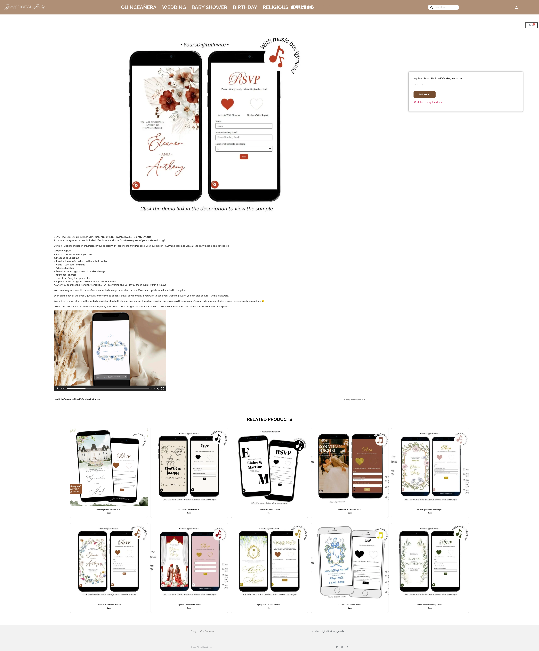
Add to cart (424, 94)
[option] (206, 127)
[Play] (57, 388)
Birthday (245, 7)
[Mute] (158, 388)
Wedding (174, 7)
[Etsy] (337, 647)
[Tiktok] (347, 647)
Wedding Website (358, 399)
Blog (193, 631)
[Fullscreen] (162, 388)
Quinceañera (139, 7)
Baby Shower (209, 7)
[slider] (108, 388)
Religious (275, 7)
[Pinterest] (342, 647)
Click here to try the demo (428, 102)
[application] (110, 350)
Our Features (312, 7)
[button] (516, 7)
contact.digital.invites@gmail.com (330, 631)
